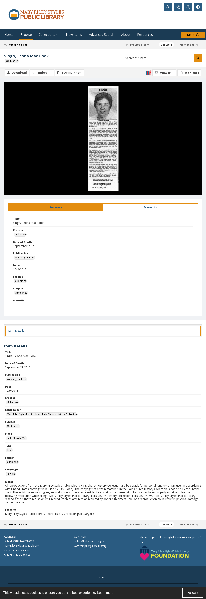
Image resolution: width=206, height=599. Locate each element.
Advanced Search (101, 34)
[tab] (55, 207)
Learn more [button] (105, 592)
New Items (74, 34)
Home (8, 34)
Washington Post (24, 257)
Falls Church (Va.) (16, 438)
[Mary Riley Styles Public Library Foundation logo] (164, 553)
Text (9, 450)
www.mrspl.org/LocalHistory (90, 546)
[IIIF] (148, 72)
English (11, 474)
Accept (193, 592)
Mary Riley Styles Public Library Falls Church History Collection (42, 414)
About (125, 34)
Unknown (20, 234)
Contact (103, 577)
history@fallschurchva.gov (89, 541)
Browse (26, 34)
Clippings (20, 281)
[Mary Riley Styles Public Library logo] (36, 14)
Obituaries (12, 61)
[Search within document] (198, 58)
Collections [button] (47, 34)
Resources (145, 34)
